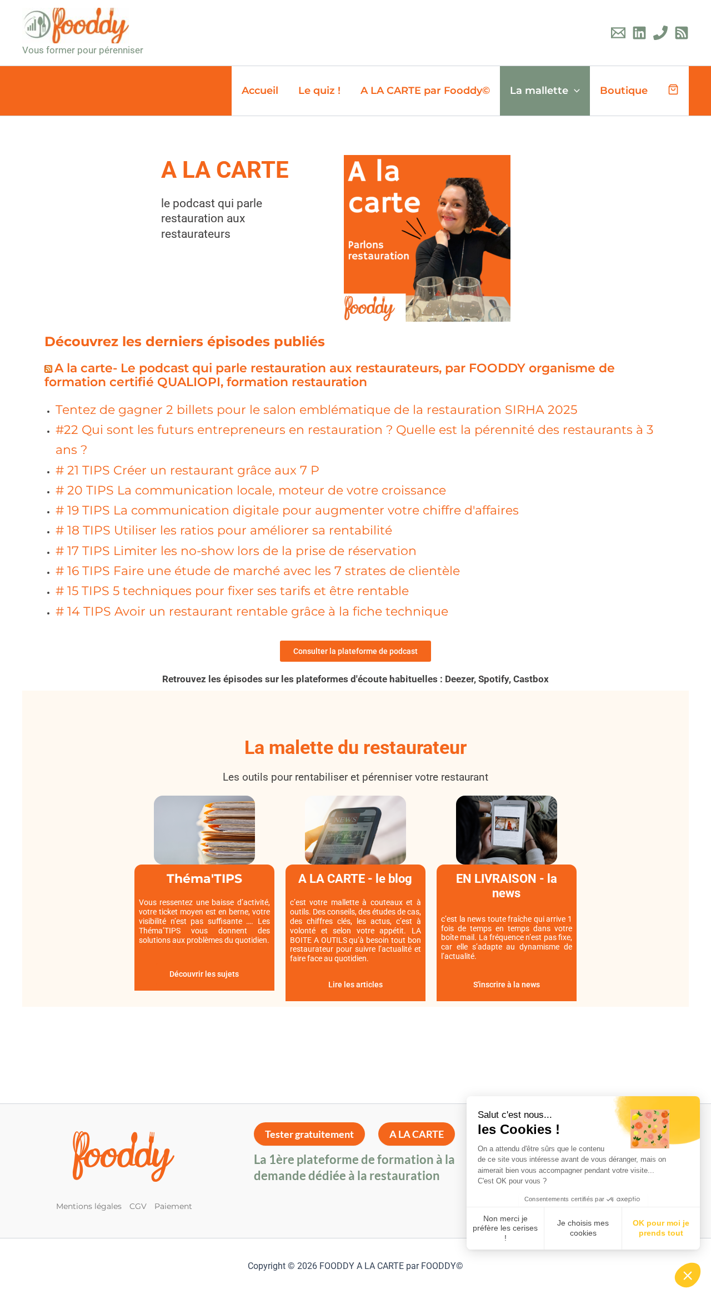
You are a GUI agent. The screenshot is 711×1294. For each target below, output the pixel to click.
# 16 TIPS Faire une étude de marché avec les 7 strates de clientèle (258, 570)
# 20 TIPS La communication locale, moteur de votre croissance (251, 490)
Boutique (624, 90)
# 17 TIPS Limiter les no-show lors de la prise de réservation (236, 550)
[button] (687, 1275)
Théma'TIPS (204, 878)
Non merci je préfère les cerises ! (505, 1228)
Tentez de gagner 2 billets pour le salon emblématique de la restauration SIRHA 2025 (316, 409)
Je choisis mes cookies (583, 1227)
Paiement (173, 1206)
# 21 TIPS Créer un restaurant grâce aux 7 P (187, 470)
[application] (574, 91)
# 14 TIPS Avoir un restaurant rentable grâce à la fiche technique (252, 611)
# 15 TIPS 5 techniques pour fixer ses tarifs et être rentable (232, 590)
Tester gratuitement (309, 1134)
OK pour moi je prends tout (661, 1227)
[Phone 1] (660, 33)
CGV (138, 1206)
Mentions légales (89, 1206)
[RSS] (681, 33)
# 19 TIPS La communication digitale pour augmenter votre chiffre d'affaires (287, 510)
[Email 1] (618, 33)
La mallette (539, 90)
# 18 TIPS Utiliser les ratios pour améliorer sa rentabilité (224, 530)
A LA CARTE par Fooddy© (425, 90)
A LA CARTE (416, 1134)
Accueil (260, 90)
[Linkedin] (639, 33)
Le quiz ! (319, 90)
